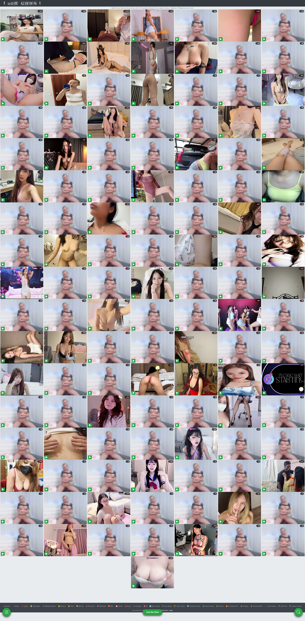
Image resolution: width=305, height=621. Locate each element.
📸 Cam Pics (282, 606)
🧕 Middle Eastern (49, 606)
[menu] (6, 612)
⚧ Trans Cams (179, 606)
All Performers (163, 610)
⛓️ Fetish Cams (208, 606)
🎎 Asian (7, 606)
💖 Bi (145, 606)
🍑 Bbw (111, 606)
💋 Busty (128, 606)
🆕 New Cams (154, 606)
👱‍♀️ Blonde (80, 606)
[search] (298, 612)
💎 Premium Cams (193, 606)
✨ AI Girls (220, 606)
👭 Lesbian (137, 606)
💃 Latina (24, 606)
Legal (171, 610)
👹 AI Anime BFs (257, 606)
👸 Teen (71, 606)
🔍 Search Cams (295, 606)
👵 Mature (62, 606)
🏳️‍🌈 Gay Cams (167, 606)
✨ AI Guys (244, 606)
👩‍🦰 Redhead (101, 606)
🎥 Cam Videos (270, 606)
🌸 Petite (119, 606)
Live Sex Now (152, 612)
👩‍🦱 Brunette (90, 606)
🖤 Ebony (15, 606)
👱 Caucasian (35, 606)
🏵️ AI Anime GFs (232, 606)
